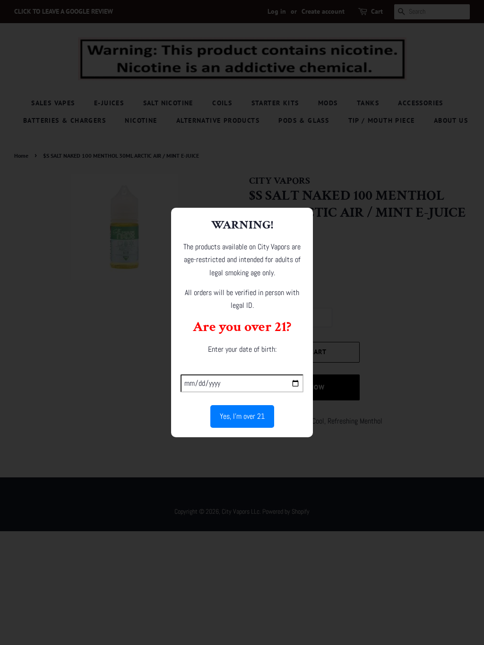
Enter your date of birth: (242, 349)
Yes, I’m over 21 (242, 416)
